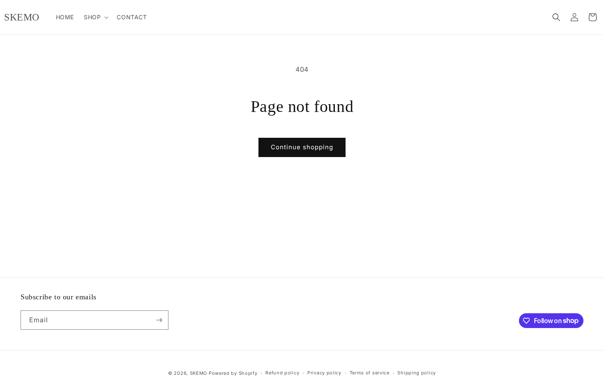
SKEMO (198, 373)
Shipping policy (416, 373)
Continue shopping (302, 147)
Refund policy (282, 373)
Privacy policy (324, 373)
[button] (95, 17)
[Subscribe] (159, 320)
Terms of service (370, 373)
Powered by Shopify (233, 373)
